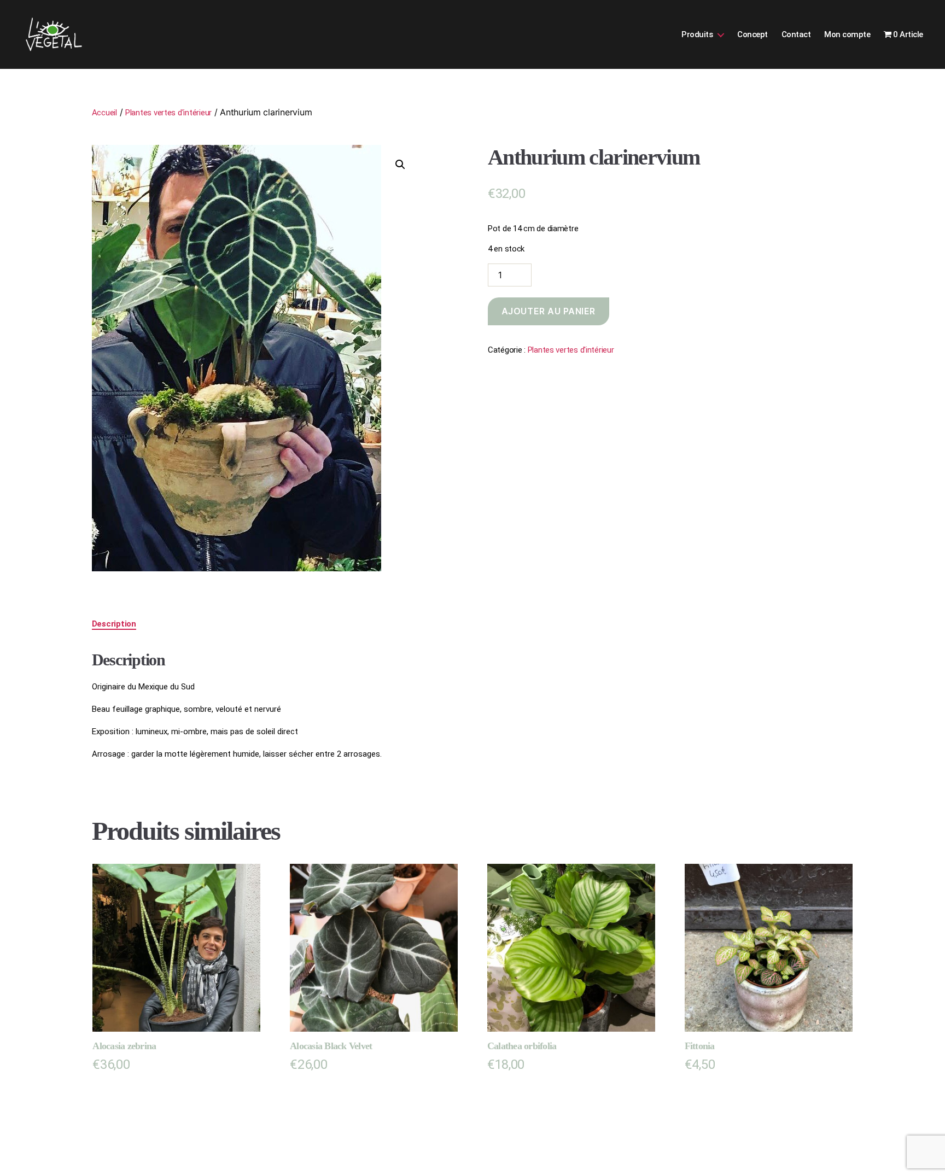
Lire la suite (322, 1090)
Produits (697, 34)
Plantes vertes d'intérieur (168, 113)
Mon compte (847, 34)
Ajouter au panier (548, 311)
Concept (752, 34)
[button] (400, 164)
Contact (796, 34)
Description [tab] (114, 624)
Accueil (104, 113)
